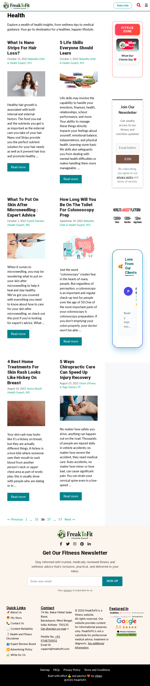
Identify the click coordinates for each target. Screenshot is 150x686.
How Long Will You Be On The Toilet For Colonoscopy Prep (78, 207)
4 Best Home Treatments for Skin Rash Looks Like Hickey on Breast (24, 372)
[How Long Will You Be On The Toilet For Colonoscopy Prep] (79, 247)
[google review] (126, 623)
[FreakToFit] (16, 5)
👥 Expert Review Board (21, 644)
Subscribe (123, 5)
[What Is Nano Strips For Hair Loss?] (26, 83)
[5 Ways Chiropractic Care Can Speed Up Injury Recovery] (79, 408)
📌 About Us (14, 612)
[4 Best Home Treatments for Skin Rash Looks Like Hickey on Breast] (26, 413)
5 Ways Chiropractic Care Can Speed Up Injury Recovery (77, 369)
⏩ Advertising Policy (19, 649)
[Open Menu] (146, 5)
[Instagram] (75, 544)
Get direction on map (53, 629)
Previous (15, 519)
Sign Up (112, 581)
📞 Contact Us (15, 623)
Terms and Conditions (97, 670)
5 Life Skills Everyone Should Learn (76, 48)
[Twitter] (68, 544)
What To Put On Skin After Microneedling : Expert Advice (22, 207)
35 (36, 519)
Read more (18, 167)
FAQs (56, 670)
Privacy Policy (71, 670)
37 (49, 519)
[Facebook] (61, 544)
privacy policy (125, 177)
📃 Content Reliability (19, 629)
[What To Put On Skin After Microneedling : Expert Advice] (26, 246)
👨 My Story (14, 618)
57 (60, 519)
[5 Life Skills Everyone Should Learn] (79, 80)
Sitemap (45, 670)
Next (70, 519)
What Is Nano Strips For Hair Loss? (22, 48)
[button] (138, 5)
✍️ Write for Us (16, 655)
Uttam (98, 676)
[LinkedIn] (89, 544)
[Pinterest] (82, 544)
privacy (68, 590)
